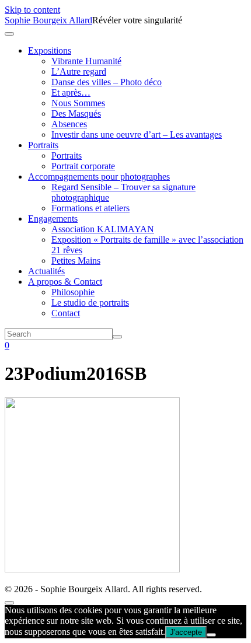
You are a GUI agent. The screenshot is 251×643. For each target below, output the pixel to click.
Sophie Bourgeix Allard (48, 20)
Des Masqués (76, 113)
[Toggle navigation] (9, 34)
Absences (69, 124)
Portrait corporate (83, 166)
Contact (65, 313)
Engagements (53, 218)
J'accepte (186, 632)
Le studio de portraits (90, 302)
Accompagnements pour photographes (99, 176)
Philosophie (73, 292)
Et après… (70, 92)
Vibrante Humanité (86, 61)
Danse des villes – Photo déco (106, 82)
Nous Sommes (78, 103)
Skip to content (32, 10)
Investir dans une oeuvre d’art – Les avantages (136, 134)
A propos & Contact (65, 281)
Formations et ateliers (90, 208)
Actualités (46, 271)
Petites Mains (75, 260)
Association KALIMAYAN (102, 229)
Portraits (43, 145)
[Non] (211, 635)
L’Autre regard (78, 71)
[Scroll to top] (9, 602)
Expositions (49, 50)
